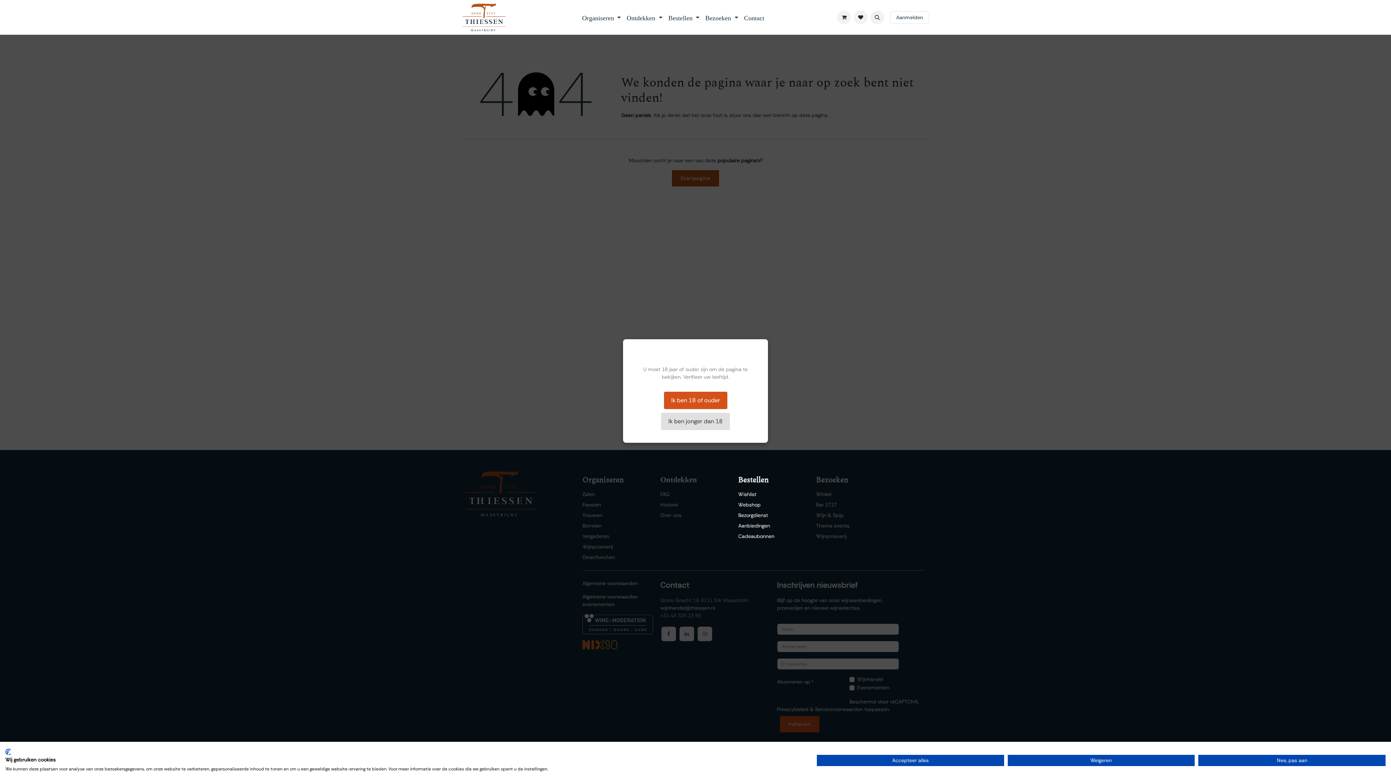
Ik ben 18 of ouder (695, 400)
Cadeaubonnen (756, 536)
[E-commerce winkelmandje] (844, 17)
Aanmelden (909, 17)
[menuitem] (601, 17)
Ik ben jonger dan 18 (695, 421)
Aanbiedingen (754, 525)
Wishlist (747, 494)
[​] (861, 17)
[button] (877, 17)
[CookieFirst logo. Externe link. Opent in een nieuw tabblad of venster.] (8, 752)
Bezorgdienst (753, 515)
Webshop (749, 504)
